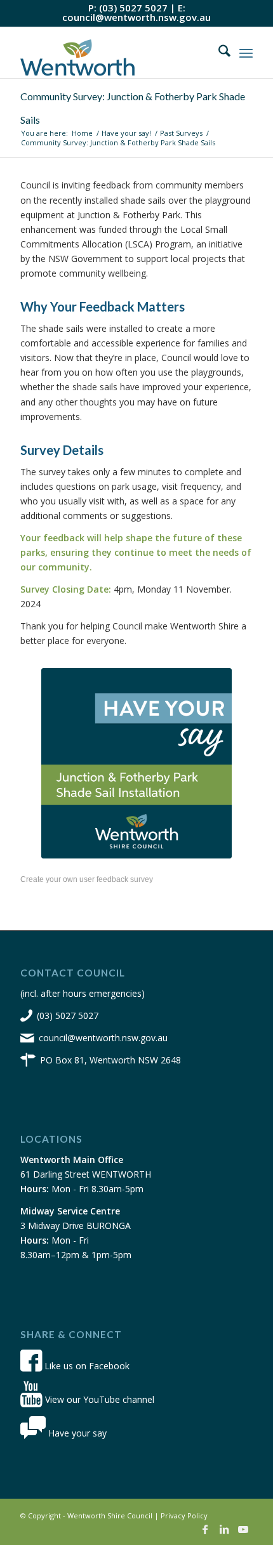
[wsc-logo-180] (113, 52)
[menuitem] (218, 52)
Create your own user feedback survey (86, 879)
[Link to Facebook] (205, 1529)
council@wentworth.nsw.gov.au (136, 17)
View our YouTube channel (98, 1399)
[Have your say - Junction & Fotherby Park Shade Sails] (136, 763)
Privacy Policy (184, 1515)
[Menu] (246, 52)
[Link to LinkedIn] (224, 1529)
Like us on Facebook (86, 1366)
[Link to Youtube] (243, 1529)
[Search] (218, 52)
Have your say (76, 1433)
